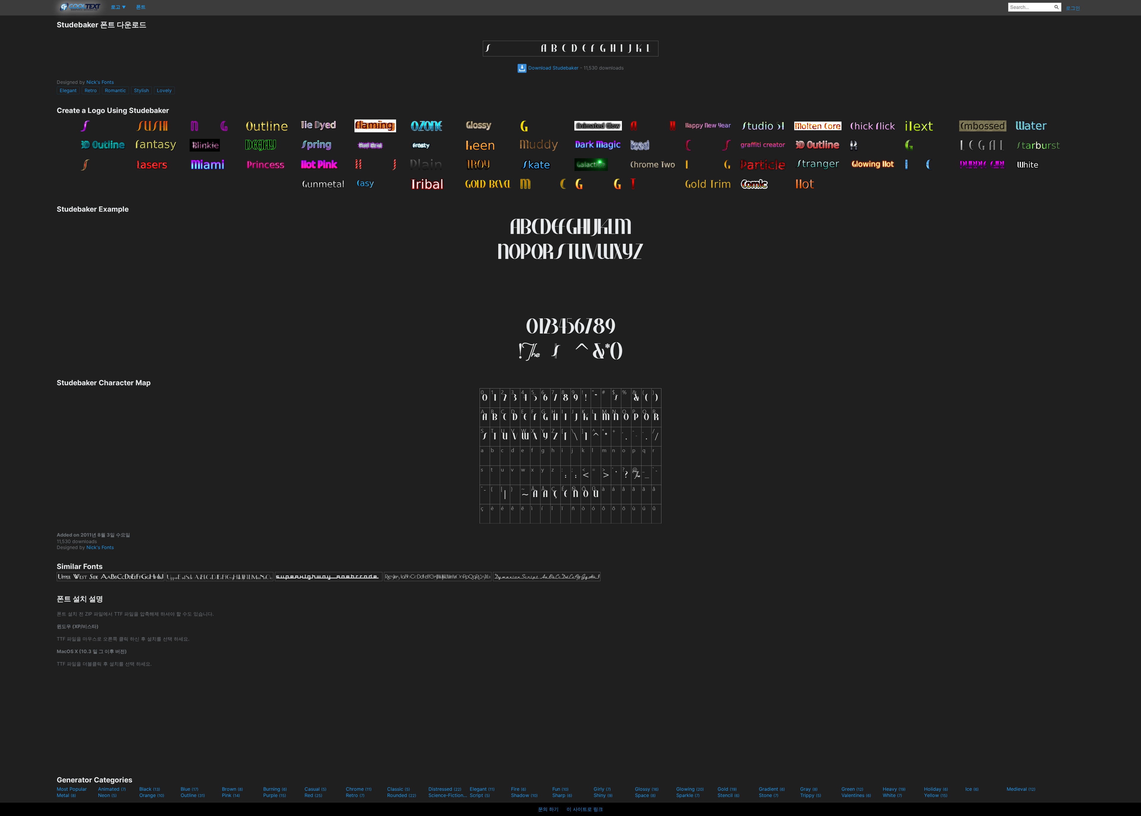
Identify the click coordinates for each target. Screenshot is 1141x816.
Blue (189, 789)
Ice (972, 789)
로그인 (1073, 8)
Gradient (772, 789)
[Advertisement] (28, 109)
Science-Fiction (448, 795)
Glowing (690, 789)
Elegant (68, 90)
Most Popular (72, 789)
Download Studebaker (553, 68)
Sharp (562, 795)
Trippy (810, 795)
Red (313, 795)
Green (852, 789)
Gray (809, 789)
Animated (112, 789)
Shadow (524, 795)
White (892, 795)
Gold (727, 789)
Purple (274, 795)
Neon (107, 795)
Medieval (1021, 789)
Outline (193, 795)
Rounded (401, 795)
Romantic (115, 90)
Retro (91, 90)
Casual (316, 789)
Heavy (894, 789)
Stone (768, 795)
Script (480, 795)
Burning (275, 789)
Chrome (359, 789)
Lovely (164, 90)
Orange (151, 795)
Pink (231, 795)
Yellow (936, 795)
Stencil (729, 795)
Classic (398, 789)
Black (149, 789)
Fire (518, 789)
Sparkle (688, 795)
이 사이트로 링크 (585, 809)
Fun (560, 789)
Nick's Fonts (100, 82)
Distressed (444, 789)
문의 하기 (548, 809)
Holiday (936, 789)
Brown (232, 789)
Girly (602, 789)
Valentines (856, 795)
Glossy (647, 789)
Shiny (603, 795)
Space (645, 795)
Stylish (141, 90)
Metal (66, 795)
